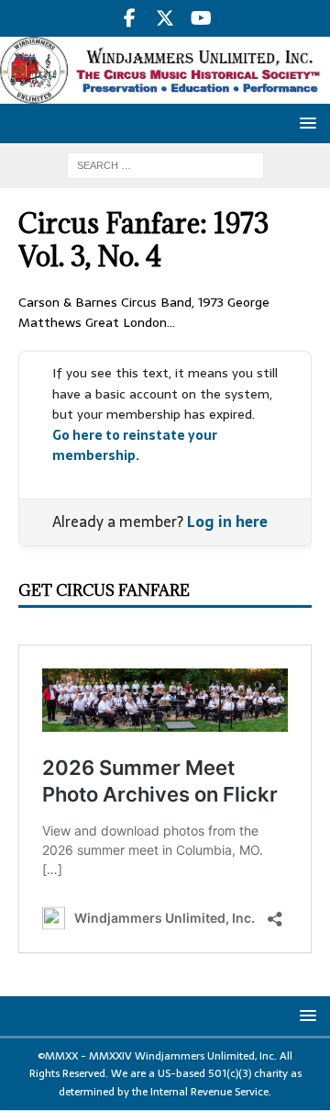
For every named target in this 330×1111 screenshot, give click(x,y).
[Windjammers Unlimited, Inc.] (165, 94)
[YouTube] (201, 18)
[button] (304, 122)
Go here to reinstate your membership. (134, 445)
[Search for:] (165, 164)
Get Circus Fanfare (104, 590)
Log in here (227, 521)
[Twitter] (165, 18)
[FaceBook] (130, 18)
